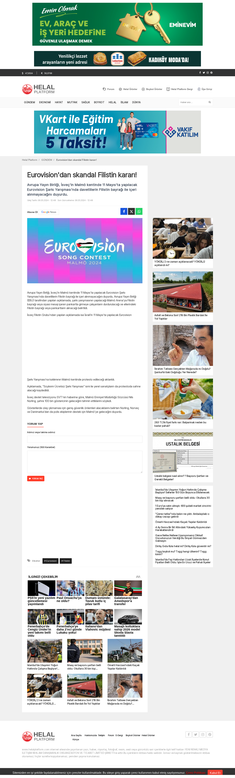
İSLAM (124, 102)
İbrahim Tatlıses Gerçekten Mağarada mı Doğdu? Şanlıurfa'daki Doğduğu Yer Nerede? (123, 633)
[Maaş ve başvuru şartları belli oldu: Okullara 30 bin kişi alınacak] (84, 582)
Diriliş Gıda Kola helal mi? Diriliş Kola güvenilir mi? (183, 546)
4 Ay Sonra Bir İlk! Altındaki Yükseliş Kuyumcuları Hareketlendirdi (182, 528)
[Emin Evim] (117, 23)
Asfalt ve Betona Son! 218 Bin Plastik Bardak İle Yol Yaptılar (83, 633)
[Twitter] (203, 72)
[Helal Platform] (39, 89)
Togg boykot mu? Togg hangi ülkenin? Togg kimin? (180, 553)
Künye (76, 670)
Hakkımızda (91, 666)
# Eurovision (50, 492)
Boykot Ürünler (133, 666)
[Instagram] (207, 72)
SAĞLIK (86, 102)
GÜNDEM (29, 102)
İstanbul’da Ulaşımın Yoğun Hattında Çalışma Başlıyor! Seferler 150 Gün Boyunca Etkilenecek (42, 598)
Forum (111, 666)
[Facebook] (200, 72)
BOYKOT (99, 102)
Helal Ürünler (148, 666)
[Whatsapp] (139, 211)
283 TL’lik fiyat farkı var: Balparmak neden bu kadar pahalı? (180, 424)
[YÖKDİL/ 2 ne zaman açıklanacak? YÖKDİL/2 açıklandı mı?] (44, 616)
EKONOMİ (45, 102)
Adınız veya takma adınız (41, 432)
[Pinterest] (211, 72)
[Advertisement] (84, 347)
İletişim (101, 666)
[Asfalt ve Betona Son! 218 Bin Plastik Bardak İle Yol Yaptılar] (84, 616)
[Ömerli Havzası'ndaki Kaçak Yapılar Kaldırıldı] (125, 582)
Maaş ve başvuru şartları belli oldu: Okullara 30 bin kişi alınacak (84, 598)
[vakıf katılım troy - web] (117, 131)
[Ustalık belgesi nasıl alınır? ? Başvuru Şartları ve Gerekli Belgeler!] (183, 452)
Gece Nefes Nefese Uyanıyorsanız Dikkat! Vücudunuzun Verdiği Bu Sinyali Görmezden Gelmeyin (181, 538)
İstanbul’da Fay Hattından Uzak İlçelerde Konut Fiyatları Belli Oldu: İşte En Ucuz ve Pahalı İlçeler (183, 561)
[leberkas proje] (117, 58)
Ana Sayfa (76, 666)
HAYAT (59, 102)
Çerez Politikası (195, 772)
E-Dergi (119, 666)
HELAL (112, 102)
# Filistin (66, 492)
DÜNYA (136, 102)
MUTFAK (72, 102)
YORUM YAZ (37, 478)
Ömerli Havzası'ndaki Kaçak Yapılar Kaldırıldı (124, 598)
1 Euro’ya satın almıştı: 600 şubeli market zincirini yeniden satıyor (183, 507)
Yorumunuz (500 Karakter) (41, 447)
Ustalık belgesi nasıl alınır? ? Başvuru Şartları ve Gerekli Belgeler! (181, 477)
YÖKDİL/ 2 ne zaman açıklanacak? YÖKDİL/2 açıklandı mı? (40, 633)
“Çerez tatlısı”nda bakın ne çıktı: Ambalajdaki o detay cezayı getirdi (182, 515)
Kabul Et (215, 772)
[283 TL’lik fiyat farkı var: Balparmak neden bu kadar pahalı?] (183, 398)
